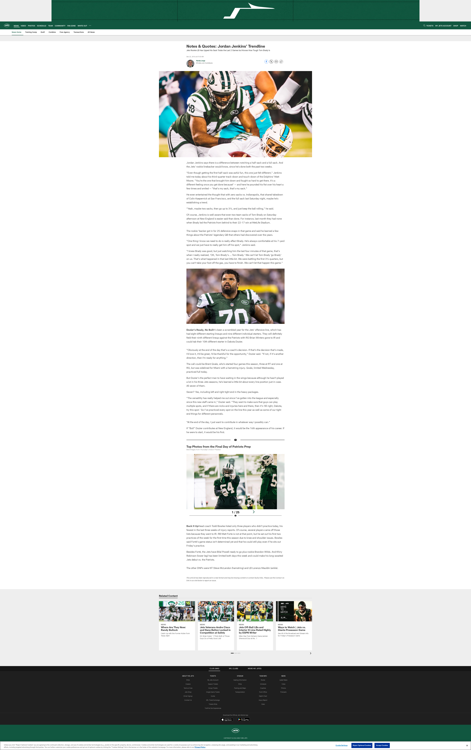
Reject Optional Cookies (362, 745)
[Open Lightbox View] (235, 487)
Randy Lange (200, 60)
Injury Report (263, 700)
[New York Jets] (235, 731)
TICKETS (213, 676)
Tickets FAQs (213, 704)
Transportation (240, 692)
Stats (263, 704)
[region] (235, 745)
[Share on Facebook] (266, 63)
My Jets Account (212, 680)
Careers (188, 684)
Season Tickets (213, 684)
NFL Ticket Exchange (213, 700)
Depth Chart (263, 696)
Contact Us (188, 700)
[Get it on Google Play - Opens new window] (243, 721)
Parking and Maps (240, 688)
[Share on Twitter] (271, 63)
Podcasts (283, 692)
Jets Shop (188, 692)
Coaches (263, 688)
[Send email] (276, 63)
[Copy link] (281, 62)
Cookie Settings (342, 745)
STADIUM (240, 676)
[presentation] (311, 653)
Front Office (263, 692)
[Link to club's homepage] (7, 25)
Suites (213, 696)
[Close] (467, 745)
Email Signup (188, 696)
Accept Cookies (382, 745)
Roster (263, 680)
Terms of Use (188, 688)
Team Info (263, 676)
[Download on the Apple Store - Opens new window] (227, 720)
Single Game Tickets (213, 692)
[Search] (424, 25)
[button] (232, 653)
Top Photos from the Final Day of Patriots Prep (218, 446)
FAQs (188, 680)
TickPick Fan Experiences (213, 708)
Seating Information (240, 680)
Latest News (283, 680)
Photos (283, 688)
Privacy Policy (200, 747)
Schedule (263, 684)
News (283, 676)
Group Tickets (213, 688)
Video (283, 684)
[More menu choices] (90, 26)
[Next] (253, 511)
